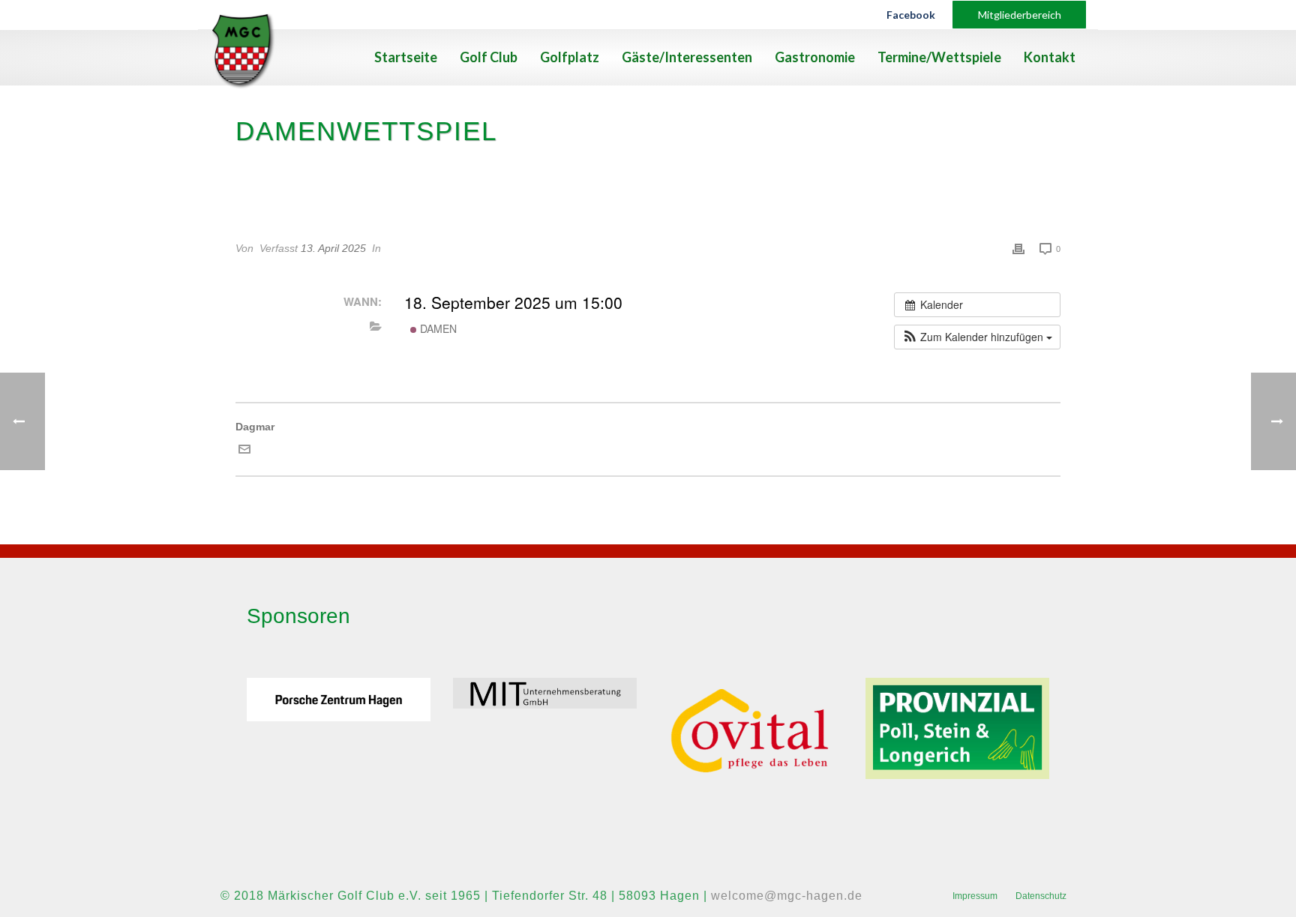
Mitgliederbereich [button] (1019, 14)
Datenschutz (1041, 896)
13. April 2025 (333, 248)
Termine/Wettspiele (939, 57)
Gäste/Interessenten (687, 57)
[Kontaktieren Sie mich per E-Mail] (244, 451)
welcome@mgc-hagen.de (786, 895)
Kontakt (1050, 57)
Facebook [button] (910, 14)
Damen (437, 328)
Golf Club (489, 57)
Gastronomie (815, 57)
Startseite (405, 57)
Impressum (975, 896)
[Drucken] (1018, 248)
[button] (977, 337)
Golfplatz (569, 57)
